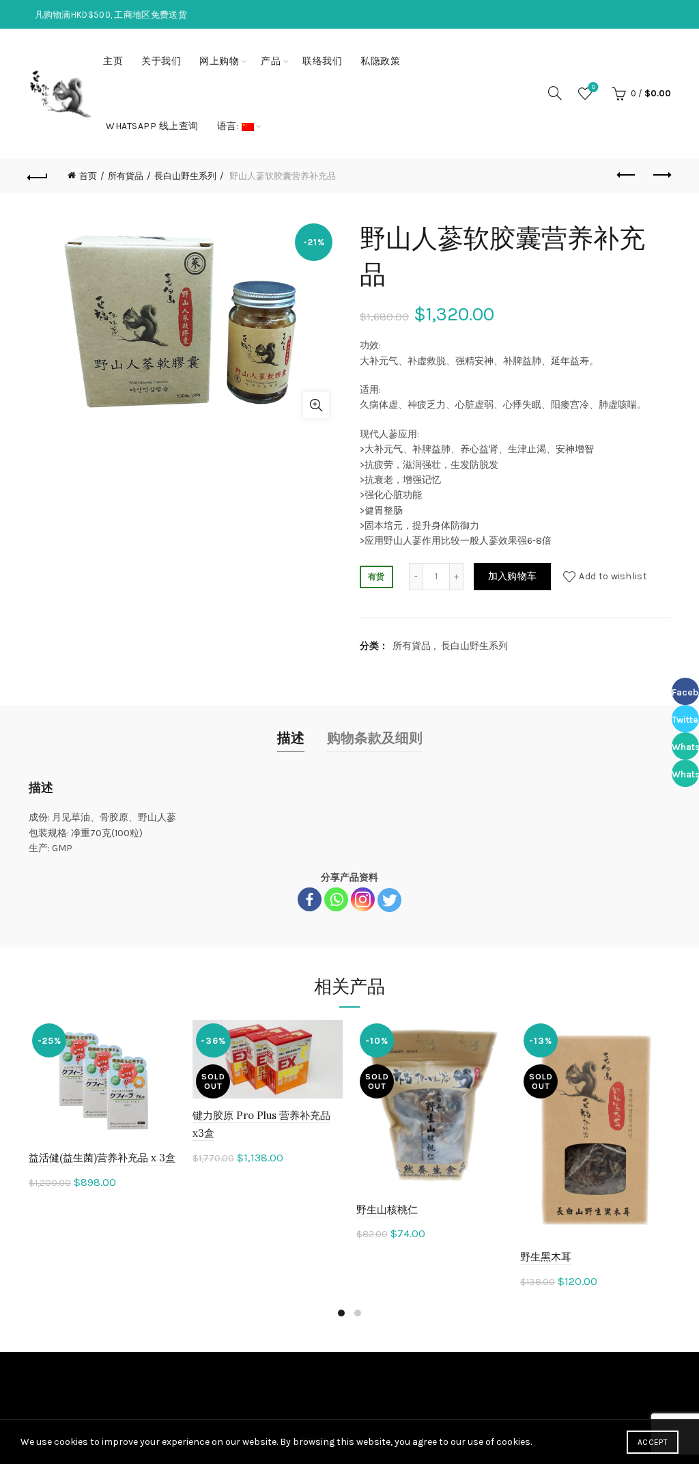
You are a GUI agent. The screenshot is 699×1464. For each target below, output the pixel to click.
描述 (290, 738)
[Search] (555, 93)
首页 (88, 176)
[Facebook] (310, 899)
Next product (661, 175)
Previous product (627, 175)
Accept (653, 1442)
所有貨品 (125, 176)
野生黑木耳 (545, 1256)
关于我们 (161, 61)
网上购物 (219, 61)
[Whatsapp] (336, 899)
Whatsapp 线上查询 (152, 126)
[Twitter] (389, 900)
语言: (229, 126)
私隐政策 (380, 61)
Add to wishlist (613, 576)
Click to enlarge (316, 405)
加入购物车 (512, 576)
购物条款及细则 (375, 738)
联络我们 (322, 61)
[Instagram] (363, 899)
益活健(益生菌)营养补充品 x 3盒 (102, 1157)
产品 (271, 61)
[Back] (38, 175)
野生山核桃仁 (387, 1209)
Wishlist (593, 87)
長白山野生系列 (185, 176)
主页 (113, 61)
